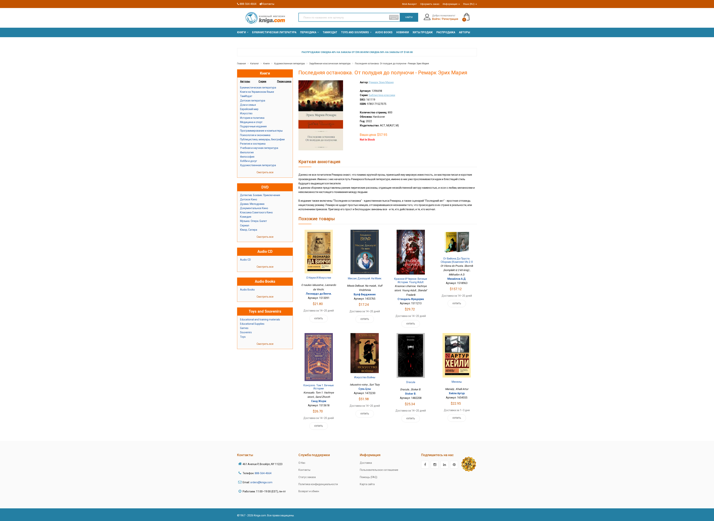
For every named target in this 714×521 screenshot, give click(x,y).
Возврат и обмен (308, 491)
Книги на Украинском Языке (257, 91)
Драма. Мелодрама (252, 203)
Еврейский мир (249, 109)
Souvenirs (246, 332)
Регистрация (450, 18)
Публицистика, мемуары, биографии (262, 139)
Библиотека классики (382, 95)
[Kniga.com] (265, 17)
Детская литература (252, 100)
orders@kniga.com (261, 482)
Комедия (245, 216)
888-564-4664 (247, 3)
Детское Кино (248, 199)
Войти (436, 18)
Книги (266, 63)
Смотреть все (265, 172)
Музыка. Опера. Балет (253, 221)
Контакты (268, 3)
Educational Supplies (252, 323)
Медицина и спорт (251, 122)
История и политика (252, 117)
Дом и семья (248, 104)
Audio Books (247, 289)
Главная (241, 63)
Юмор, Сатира (248, 229)
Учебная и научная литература (259, 147)
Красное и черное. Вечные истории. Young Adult (410, 280)
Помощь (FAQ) (368, 477)
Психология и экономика (255, 135)
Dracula (410, 382)
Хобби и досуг (248, 160)
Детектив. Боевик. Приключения (260, 195)
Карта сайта (367, 484)
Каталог (254, 63)
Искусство (246, 113)
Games (244, 328)
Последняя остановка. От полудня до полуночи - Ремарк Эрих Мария (392, 63)
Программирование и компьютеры (261, 130)
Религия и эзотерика (253, 143)
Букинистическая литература (258, 87)
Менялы (457, 381)
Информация (450, 4)
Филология (247, 152)
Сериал (244, 225)
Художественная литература (289, 63)
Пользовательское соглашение (379, 469)
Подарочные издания (253, 126)
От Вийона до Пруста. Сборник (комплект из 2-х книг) (457, 262)
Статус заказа (307, 477)
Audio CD (245, 259)
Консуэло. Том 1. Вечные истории (318, 387)
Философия (247, 156)
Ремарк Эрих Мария (381, 82)
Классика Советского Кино (256, 212)
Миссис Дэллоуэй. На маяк (364, 278)
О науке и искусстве (318, 277)
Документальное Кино (254, 208)
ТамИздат (246, 96)
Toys (243, 336)
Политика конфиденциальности (318, 484)
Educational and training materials (260, 319)
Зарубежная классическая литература (329, 63)
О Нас (301, 462)
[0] (470, 15)
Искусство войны (364, 377)
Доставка (366, 462)
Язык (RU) (469, 4)
